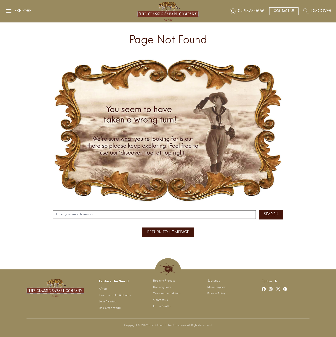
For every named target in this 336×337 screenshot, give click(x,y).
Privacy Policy (216, 293)
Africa (103, 289)
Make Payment (216, 287)
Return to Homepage (168, 232)
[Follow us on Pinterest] (285, 289)
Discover (321, 11)
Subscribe (213, 280)
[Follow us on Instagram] (271, 289)
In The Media (162, 306)
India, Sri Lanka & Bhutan (115, 295)
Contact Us (160, 300)
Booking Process (164, 280)
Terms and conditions (167, 293)
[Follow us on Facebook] (264, 289)
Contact (284, 11)
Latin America (107, 301)
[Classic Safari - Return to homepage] (168, 11)
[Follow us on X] (278, 289)
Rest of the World (110, 308)
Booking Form (162, 287)
